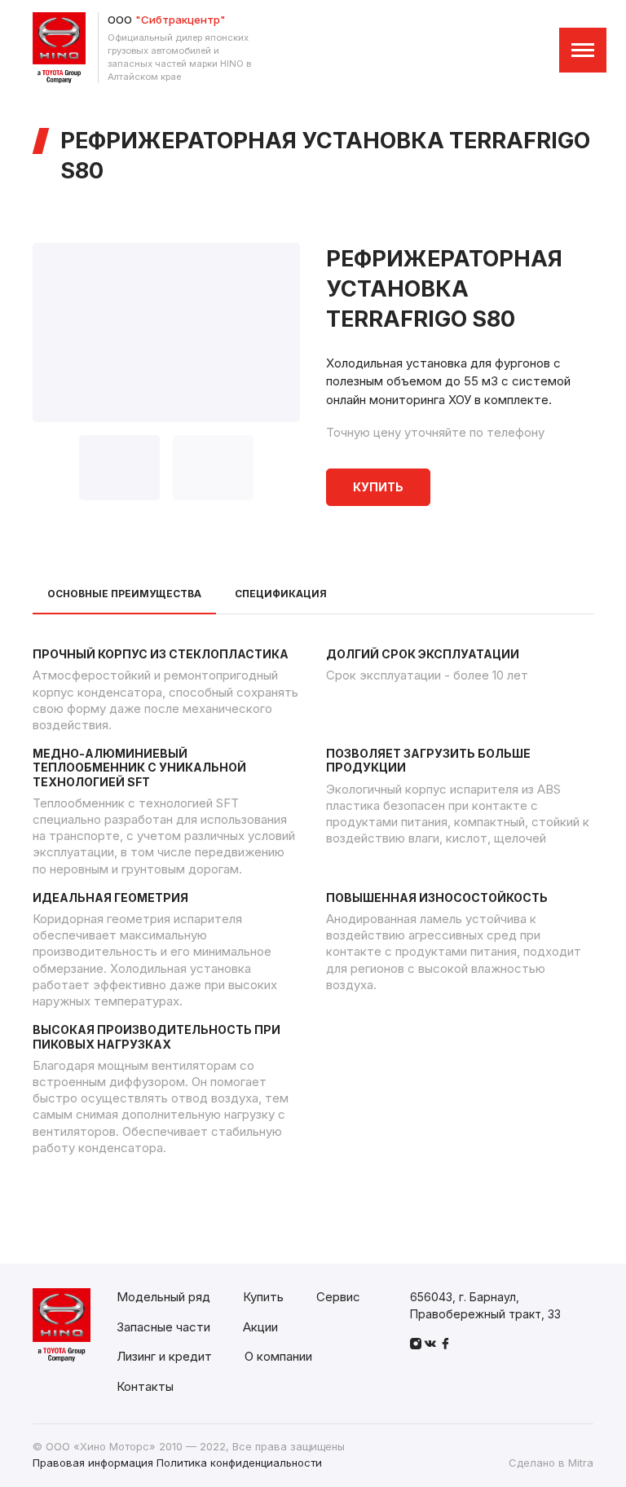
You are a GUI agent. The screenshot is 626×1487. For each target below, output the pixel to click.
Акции (260, 1327)
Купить (378, 487)
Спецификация (281, 593)
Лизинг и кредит (164, 1356)
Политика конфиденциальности (239, 1462)
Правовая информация (93, 1462)
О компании (278, 1356)
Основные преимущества (124, 593)
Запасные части (163, 1327)
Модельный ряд (163, 1296)
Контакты (145, 1386)
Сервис (338, 1296)
